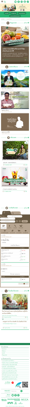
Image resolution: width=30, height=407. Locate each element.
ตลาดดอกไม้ (12, 233)
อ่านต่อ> (26, 58)
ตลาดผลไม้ (21, 228)
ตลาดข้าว (9, 228)
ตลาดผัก (15, 228)
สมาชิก (3, 353)
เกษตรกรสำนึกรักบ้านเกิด (15, 16)
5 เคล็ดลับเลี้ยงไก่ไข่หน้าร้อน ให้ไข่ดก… (9, 369)
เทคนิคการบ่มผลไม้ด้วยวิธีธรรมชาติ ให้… (9, 371)
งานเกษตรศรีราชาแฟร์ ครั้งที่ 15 (8, 361)
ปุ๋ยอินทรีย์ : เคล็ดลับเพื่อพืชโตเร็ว (9, 163)
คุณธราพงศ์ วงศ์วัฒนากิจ (7, 89)
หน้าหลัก (3, 19)
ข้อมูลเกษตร (4, 355)
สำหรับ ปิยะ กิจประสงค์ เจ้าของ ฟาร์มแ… (10, 315)
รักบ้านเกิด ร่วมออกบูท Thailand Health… (10, 375)
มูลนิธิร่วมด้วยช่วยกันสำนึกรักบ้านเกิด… (9, 373)
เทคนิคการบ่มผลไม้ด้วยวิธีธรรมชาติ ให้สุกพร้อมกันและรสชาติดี (13, 50)
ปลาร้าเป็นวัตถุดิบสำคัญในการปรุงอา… (10, 324)
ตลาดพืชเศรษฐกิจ (4, 233)
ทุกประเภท (3, 228)
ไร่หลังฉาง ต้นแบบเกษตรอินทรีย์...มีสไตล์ (10, 363)
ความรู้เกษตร (13, 13)
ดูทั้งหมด (26, 23)
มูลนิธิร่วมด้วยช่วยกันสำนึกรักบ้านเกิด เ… (10, 379)
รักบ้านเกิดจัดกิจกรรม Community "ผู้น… (10, 377)
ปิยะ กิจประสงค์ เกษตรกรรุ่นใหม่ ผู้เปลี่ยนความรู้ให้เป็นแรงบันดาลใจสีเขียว (14, 312)
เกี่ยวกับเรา (4, 349)
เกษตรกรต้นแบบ (22, 13)
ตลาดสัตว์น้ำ (25, 233)
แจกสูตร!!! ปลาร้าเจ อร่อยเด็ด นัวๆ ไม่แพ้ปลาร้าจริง (15, 322)
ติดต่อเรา (4, 351)
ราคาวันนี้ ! (7, 13)
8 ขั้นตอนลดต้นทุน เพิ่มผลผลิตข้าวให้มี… (10, 365)
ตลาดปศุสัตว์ (18, 233)
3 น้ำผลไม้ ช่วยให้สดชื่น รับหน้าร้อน (10, 189)
